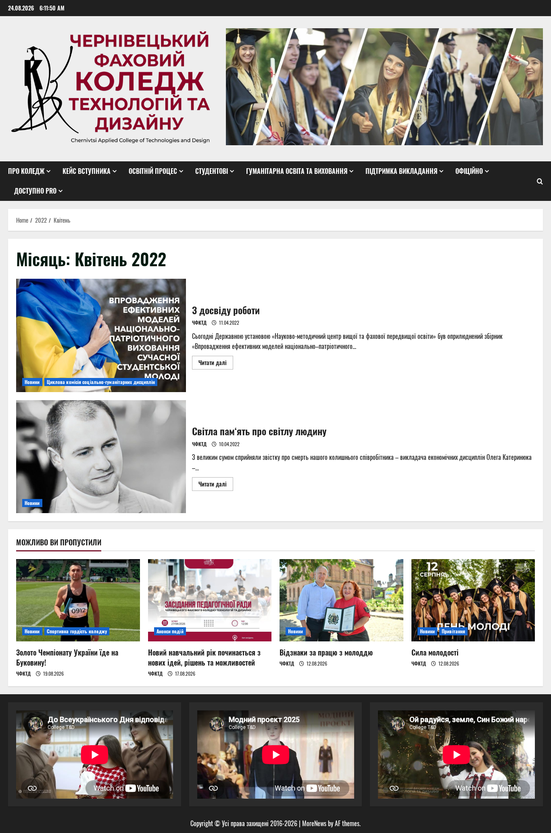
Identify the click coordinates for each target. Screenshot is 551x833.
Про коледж (26, 171)
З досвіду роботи (101, 335)
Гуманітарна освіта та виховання (296, 171)
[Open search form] (540, 181)
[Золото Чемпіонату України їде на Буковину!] (78, 600)
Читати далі (215, 364)
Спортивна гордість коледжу (77, 631)
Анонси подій (170, 631)
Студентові (211, 171)
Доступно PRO (35, 191)
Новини (32, 381)
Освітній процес (153, 171)
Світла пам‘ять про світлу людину (101, 457)
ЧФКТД (199, 322)
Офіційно (469, 171)
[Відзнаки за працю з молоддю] (341, 600)
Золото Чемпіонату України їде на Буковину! (67, 657)
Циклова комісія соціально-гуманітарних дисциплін (101, 381)
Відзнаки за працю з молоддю (326, 652)
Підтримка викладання (401, 171)
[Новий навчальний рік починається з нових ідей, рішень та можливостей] (210, 600)
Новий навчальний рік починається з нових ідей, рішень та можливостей (204, 657)
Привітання (453, 631)
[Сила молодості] (473, 600)
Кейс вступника (87, 171)
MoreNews (314, 823)
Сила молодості (435, 652)
